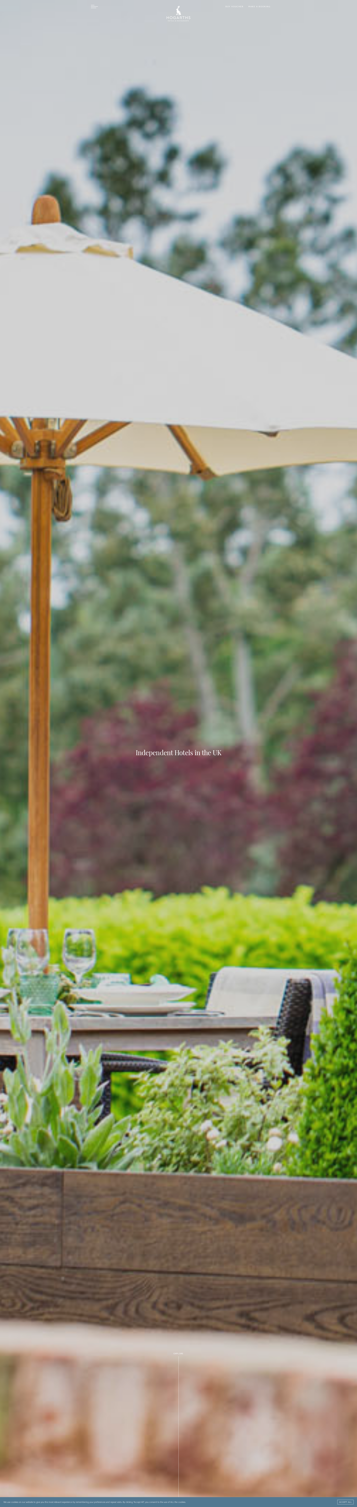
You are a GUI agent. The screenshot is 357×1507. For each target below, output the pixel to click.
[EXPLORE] (178, 1431)
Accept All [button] (345, 1502)
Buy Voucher (234, 6)
